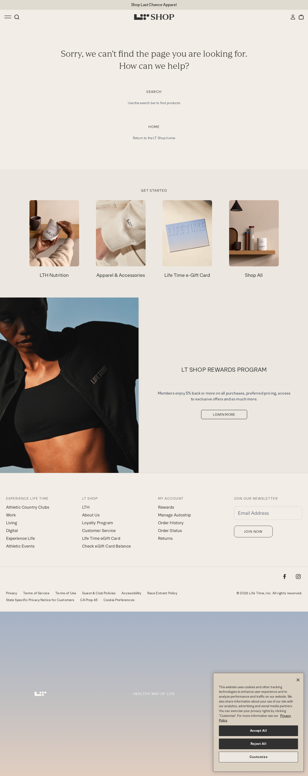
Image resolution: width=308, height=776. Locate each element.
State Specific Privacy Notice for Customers (40, 600)
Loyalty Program (97, 522)
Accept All (258, 730)
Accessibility (131, 593)
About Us (91, 515)
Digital (12, 530)
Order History (171, 522)
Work (11, 515)
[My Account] (292, 17)
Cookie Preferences (119, 600)
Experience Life (20, 538)
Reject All (259, 744)
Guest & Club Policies (99, 593)
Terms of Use (65, 593)
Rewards (166, 507)
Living (11, 522)
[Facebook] (285, 576)
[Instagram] (298, 576)
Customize (259, 757)
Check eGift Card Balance (106, 546)
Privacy (11, 593)
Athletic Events (20, 546)
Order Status (170, 530)
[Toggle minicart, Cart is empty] (301, 17)
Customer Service (99, 530)
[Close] (298, 680)
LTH (86, 507)
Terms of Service (36, 593)
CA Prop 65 (89, 600)
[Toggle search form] (16, 17)
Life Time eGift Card (101, 538)
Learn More (224, 414)
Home (154, 127)
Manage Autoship (174, 515)
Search (153, 92)
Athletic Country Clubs (27, 507)
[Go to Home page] (154, 17)
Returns (165, 538)
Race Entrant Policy (162, 593)
